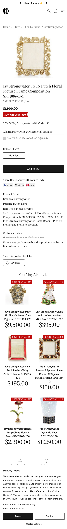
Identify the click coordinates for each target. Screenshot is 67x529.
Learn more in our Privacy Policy (19, 504)
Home (6, 26)
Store (17, 26)
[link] (34, 523)
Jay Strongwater (53, 26)
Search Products (20, 465)
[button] (5, 11)
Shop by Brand (32, 26)
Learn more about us (13, 508)
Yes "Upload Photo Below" (27, 138)
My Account (47, 465)
